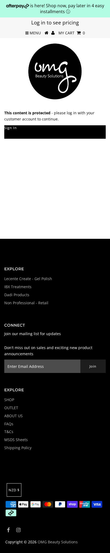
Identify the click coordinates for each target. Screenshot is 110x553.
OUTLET (11, 407)
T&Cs (8, 431)
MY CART (71, 32)
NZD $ (14, 490)
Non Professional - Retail (26, 302)
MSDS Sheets (16, 439)
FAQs (8, 423)
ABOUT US (13, 415)
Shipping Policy (18, 447)
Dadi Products (16, 294)
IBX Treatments (18, 286)
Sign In (10, 127)
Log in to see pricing (55, 22)
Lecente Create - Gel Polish (28, 278)
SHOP (9, 399)
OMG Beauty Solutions (58, 541)
